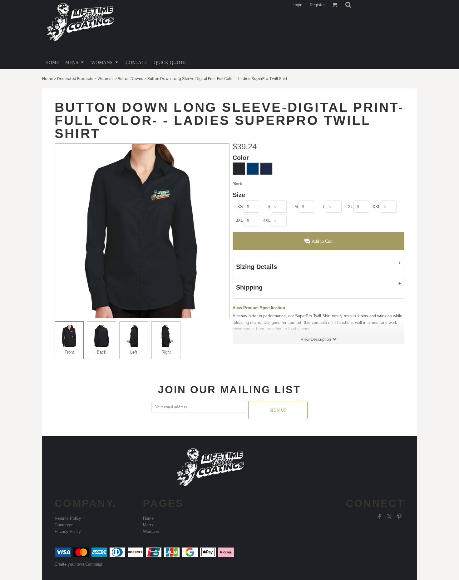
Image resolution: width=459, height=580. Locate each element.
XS (240, 206)
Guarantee (64, 525)
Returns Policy (68, 518)
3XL (239, 220)
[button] (348, 5)
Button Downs (130, 78)
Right (166, 352)
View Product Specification (259, 307)
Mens (148, 525)
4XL (266, 220)
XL (350, 206)
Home (47, 78)
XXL (376, 206)
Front (69, 352)
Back (101, 352)
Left (133, 352)
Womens (105, 78)
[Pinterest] (399, 516)
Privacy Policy (68, 531)
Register (317, 4)
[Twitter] (389, 516)
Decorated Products (75, 78)
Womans (151, 531)
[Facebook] (379, 516)
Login (297, 4)
